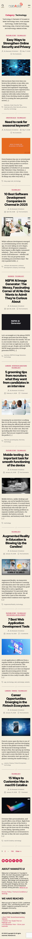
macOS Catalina (9, 840)
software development (11, 265)
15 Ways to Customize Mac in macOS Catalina (15, 781)
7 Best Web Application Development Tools (16, 623)
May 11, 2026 (26, 130)
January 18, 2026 (11, 554)
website (27, 682)
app (5, 682)
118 (12, 851)
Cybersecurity (8, 107)
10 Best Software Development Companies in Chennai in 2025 (16, 199)
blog (5, 181)
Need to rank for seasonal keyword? (16, 123)
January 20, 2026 (11, 472)
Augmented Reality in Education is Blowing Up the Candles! (16, 541)
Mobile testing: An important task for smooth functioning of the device (16, 460)
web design (20, 682)
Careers (8, 365)
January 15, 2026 (11, 713)
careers (6, 763)
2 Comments (24, 633)
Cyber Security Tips (16, 105)
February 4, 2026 (12, 393)
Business (11, 276)
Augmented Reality (10, 604)
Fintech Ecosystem (20, 763)
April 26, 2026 (11, 309)
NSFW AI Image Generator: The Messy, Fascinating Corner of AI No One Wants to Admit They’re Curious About (16, 291)
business (6, 105)
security (6, 109)
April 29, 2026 (11, 212)
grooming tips (14, 440)
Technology (21, 35)
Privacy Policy (6, 892)
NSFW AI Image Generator (18, 355)
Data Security (17, 107)
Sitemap (4, 894)
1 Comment (24, 393)
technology (13, 109)
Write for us (23, 887)
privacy (24, 107)
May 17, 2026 (26, 51)
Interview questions (19, 365)
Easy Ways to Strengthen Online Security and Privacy (16, 43)
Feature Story (11, 35)
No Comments (17, 54)
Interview (21, 440)
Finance (14, 690)
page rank (10, 181)
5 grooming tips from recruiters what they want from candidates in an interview (16, 379)
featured (6, 440)
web (15, 682)
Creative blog (11, 117)
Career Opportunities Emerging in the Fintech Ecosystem (16, 700)
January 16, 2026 (11, 633)
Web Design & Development (16, 615)
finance (11, 763)
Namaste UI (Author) (12, 51)
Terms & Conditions (19, 892)
